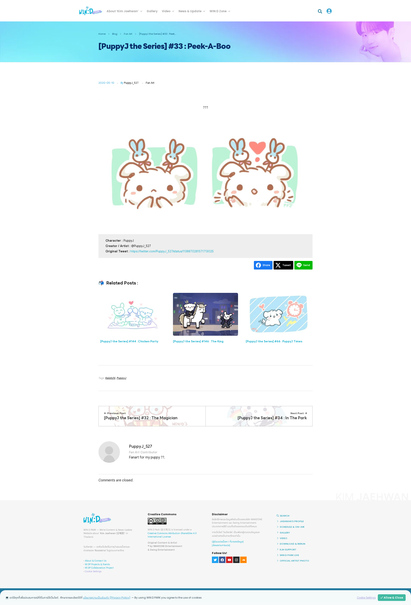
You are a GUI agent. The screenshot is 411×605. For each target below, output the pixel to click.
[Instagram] (236, 560)
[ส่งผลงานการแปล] (221, 545)
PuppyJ (121, 378)
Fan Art (128, 34)
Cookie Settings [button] (93, 571)
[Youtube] (229, 560)
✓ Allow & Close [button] (391, 597)
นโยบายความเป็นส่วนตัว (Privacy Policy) (106, 597)
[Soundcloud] (243, 560)
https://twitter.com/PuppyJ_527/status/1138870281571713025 (172, 251)
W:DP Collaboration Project (99, 567)
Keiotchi (110, 378)
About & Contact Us (95, 560)
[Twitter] (215, 560)
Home (102, 34)
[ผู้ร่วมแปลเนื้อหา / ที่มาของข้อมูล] (228, 542)
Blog (114, 34)
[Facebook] (222, 560)
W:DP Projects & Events (97, 564)
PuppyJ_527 (131, 82)
